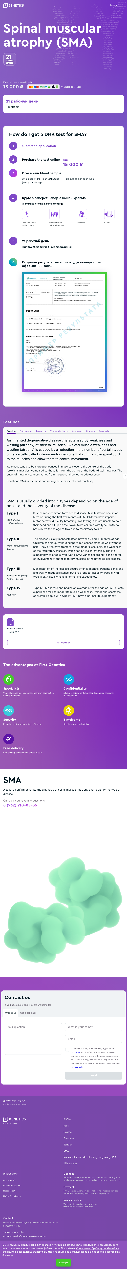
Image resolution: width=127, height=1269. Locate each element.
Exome (68, 1132)
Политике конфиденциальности (25, 1251)
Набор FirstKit (9, 1191)
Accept (63, 1262)
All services (70, 1163)
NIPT (66, 1125)
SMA (66, 1151)
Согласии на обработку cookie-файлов (97, 1248)
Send (94, 1075)
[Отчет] (64, 332)
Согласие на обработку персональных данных (24, 1236)
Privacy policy (78, 1067)
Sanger (68, 1144)
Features (90, 431)
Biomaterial (104, 431)
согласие (75, 1052)
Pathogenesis (26, 431)
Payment (69, 1187)
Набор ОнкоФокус (12, 1196)
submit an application (39, 146)
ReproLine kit (9, 1180)
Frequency (41, 431)
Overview (11, 431)
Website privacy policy (13, 1232)
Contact (8, 1218)
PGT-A (67, 1119)
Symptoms (77, 431)
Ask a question (63, 642)
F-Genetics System (11, 1186)
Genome (69, 1138)
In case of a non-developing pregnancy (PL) (90, 1157)
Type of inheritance (59, 431)
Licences (69, 1173)
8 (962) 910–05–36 (20, 805)
